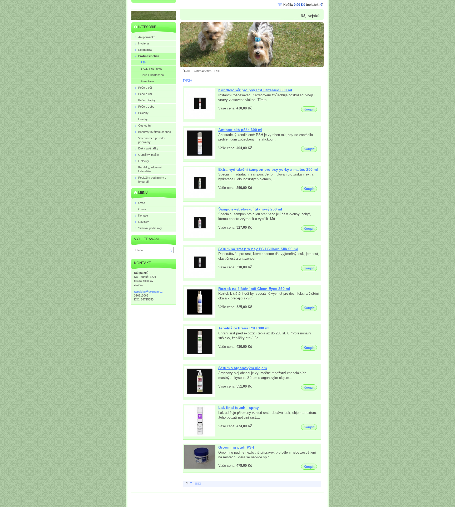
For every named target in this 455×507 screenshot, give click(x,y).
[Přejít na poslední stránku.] (199, 483)
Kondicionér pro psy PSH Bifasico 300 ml (255, 90)
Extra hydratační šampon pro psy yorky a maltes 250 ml (268, 169)
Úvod (186, 71)
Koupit (309, 109)
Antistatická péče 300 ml (240, 130)
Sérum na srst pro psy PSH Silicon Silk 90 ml (258, 249)
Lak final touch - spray (238, 407)
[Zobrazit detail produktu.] (200, 118)
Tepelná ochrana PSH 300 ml (243, 328)
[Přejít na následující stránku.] (196, 483)
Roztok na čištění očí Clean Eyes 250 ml (254, 289)
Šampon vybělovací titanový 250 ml (250, 209)
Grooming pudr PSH (236, 447)
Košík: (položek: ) (303, 5)
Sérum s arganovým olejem (242, 368)
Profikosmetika (201, 71)
